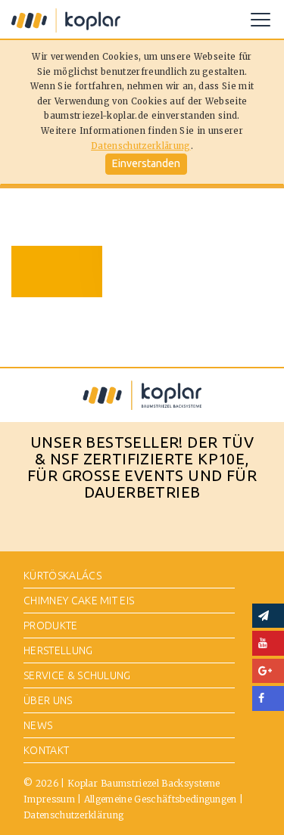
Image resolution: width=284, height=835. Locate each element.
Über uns (48, 700)
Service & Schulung (77, 675)
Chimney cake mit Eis (78, 600)
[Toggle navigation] (260, 20)
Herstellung (58, 650)
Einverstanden (146, 163)
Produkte (50, 625)
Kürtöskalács (62, 576)
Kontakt (46, 750)
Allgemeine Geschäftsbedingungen (160, 799)
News (37, 725)
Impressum (49, 799)
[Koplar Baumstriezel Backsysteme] (65, 19)
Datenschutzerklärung (140, 146)
